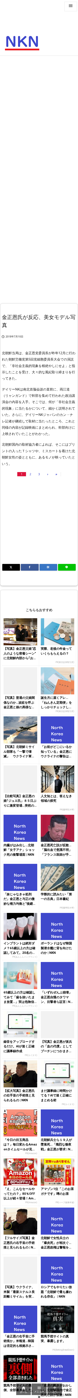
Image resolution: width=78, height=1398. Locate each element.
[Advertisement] (39, 99)
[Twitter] (11, 567)
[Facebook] (29, 567)
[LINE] (67, 567)
